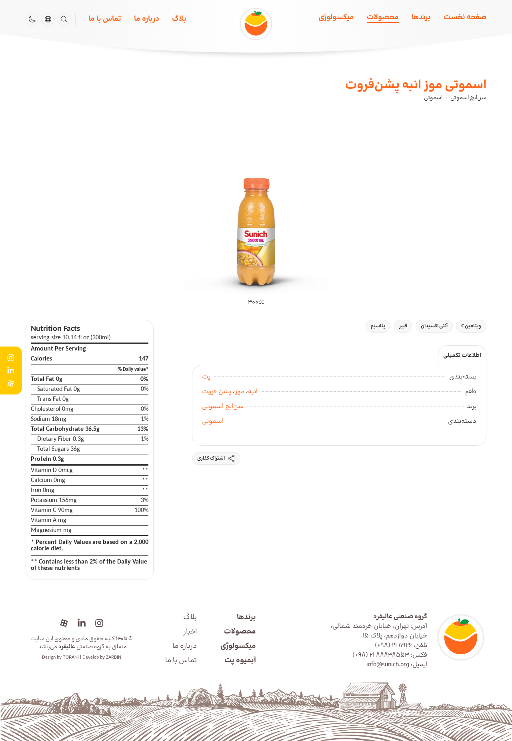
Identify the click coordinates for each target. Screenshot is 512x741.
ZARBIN (113, 657)
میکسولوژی (336, 17)
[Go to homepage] (460, 637)
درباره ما (146, 19)
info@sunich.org (387, 664)
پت (206, 377)
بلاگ (179, 19)
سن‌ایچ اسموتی (223, 406)
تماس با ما (104, 19)
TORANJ (71, 657)
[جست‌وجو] (64, 19)
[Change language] (48, 19)
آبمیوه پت (240, 660)
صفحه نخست (465, 17)
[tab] (462, 355)
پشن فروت (216, 391)
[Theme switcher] (32, 19)
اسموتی (213, 421)
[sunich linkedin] (81, 623)
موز (239, 391)
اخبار (190, 631)
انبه (253, 391)
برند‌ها (421, 17)
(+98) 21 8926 (393, 645)
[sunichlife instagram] (99, 623)
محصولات (383, 17)
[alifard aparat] (64, 623)
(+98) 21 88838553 (380, 655)
